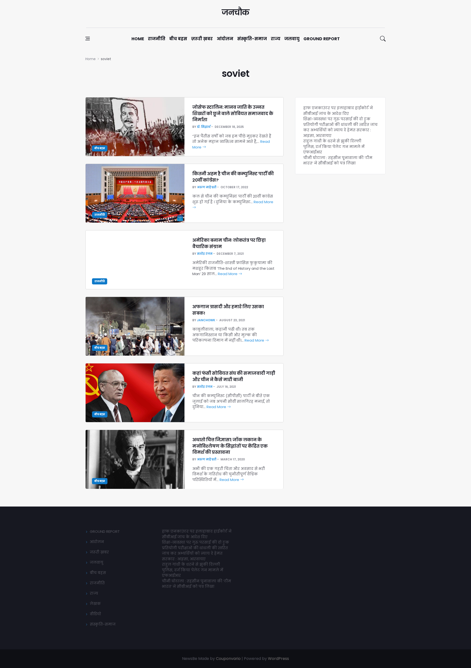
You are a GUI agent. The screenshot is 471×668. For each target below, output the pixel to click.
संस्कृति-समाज (252, 39)
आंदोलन (225, 39)
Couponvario (228, 658)
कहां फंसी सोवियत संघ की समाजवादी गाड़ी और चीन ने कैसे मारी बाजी (233, 376)
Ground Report (321, 39)
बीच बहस (178, 39)
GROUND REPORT (105, 531)
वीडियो (95, 613)
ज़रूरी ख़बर (202, 39)
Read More (228, 273)
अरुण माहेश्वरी (206, 187)
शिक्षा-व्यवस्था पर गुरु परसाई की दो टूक (336, 118)
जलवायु (292, 39)
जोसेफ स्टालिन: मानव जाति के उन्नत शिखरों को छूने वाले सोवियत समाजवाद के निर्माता (232, 113)
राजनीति (156, 39)
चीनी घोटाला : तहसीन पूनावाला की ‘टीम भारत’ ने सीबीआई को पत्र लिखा (337, 160)
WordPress (278, 658)
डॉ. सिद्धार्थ (203, 127)
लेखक (95, 603)
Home (137, 39)
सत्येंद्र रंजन (204, 254)
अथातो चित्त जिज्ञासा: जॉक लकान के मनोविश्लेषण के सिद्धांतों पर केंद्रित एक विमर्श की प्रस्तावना (229, 446)
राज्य (275, 39)
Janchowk (206, 320)
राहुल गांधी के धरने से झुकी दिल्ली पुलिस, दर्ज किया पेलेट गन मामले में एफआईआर (334, 146)
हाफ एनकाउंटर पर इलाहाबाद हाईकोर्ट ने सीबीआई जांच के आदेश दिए (338, 110)
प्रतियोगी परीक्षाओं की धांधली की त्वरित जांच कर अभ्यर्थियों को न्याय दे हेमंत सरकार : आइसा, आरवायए (340, 130)
